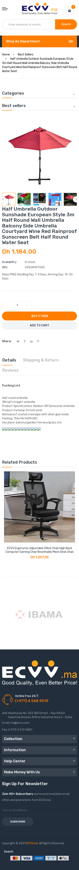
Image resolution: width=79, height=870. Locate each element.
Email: (6, 723)
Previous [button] (3, 199)
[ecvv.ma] (39, 6)
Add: (5, 713)
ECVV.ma (32, 843)
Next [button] (76, 199)
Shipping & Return (41, 360)
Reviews (10, 370)
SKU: (5, 267)
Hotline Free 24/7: (27, 696)
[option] (8, 199)
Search (8, 851)
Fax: (4, 729)
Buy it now (39, 316)
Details (9, 360)
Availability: (9, 262)
